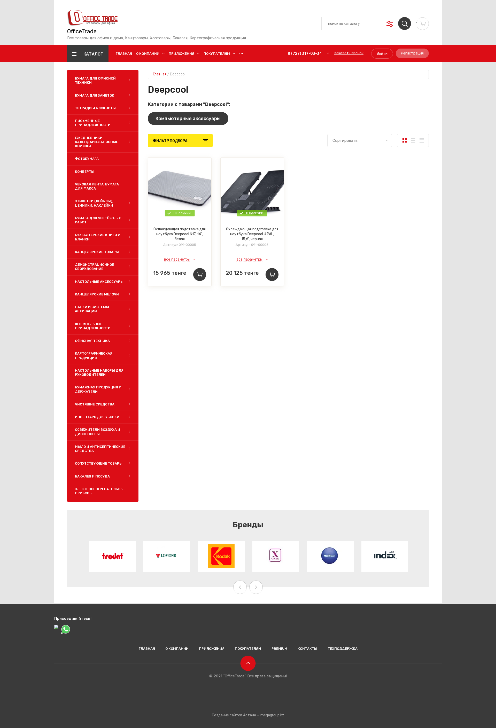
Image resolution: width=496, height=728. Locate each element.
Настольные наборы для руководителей (99, 373)
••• (241, 54)
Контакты (307, 649)
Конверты (84, 172)
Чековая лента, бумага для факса (97, 186)
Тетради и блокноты (95, 108)
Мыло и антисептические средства (100, 449)
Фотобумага (87, 159)
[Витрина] (404, 140)
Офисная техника (92, 341)
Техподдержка (343, 649)
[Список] (413, 140)
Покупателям (217, 54)
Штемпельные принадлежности (93, 326)
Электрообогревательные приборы (100, 491)
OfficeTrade (82, 31)
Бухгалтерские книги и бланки (97, 237)
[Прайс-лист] (421, 140)
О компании (147, 54)
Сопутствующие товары (98, 463)
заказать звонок (348, 53)
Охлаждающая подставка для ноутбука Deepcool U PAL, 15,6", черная (252, 234)
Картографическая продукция (93, 355)
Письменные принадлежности (93, 123)
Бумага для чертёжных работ (98, 220)
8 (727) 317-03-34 (305, 53)
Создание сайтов (227, 715)
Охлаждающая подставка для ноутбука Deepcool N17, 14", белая (179, 234)
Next (256, 587)
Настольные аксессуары (99, 282)
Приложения (181, 54)
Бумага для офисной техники (95, 80)
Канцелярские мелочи (97, 294)
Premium (279, 649)
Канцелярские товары (97, 252)
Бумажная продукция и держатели (98, 389)
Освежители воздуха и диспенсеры (97, 432)
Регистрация (412, 53)
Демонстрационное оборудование (94, 267)
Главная (124, 54)
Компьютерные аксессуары (188, 118)
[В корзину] (199, 274)
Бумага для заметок (94, 95)
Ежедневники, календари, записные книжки (96, 142)
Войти (382, 53)
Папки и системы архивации (92, 309)
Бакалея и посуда (92, 476)
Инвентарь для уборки (97, 417)
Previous (240, 587)
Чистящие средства (94, 404)
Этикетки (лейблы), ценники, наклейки (94, 203)
